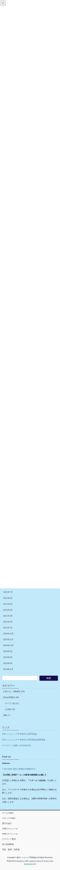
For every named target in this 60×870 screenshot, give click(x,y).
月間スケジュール (10, 828)
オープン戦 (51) (12, 703)
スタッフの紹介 (9, 818)
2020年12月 (8, 633)
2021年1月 (8, 628)
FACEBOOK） (26, 745)
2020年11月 (8, 639)
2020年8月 (8, 657)
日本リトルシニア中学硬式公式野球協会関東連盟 (23, 740)
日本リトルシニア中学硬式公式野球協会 (19, 734)
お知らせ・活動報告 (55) (14, 691)
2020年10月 (8, 645)
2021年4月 (8, 610)
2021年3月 (8, 616)
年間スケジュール (10, 834)
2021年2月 (8, 622)
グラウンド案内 (9, 839)
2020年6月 (8, 663)
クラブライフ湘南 (10, 745)
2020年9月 (8, 651)
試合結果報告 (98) (11, 697)
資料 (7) (6, 715)
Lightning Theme (35, 861)
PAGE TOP (55, 841)
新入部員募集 (8, 844)
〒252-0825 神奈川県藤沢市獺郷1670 (18, 769)
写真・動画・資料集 (11, 849)
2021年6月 (8, 598)
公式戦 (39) (10, 709)
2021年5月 (8, 604)
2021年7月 (8, 592)
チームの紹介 (8, 813)
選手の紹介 (7, 823)
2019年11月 (8, 669)
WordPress (20, 861)
